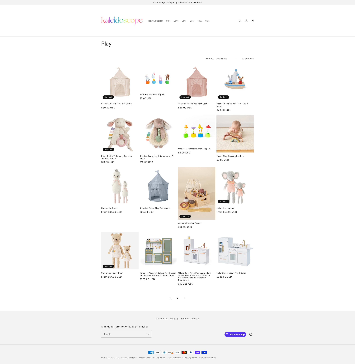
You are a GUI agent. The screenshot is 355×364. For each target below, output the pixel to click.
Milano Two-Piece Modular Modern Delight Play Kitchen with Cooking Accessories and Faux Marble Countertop (194, 276)
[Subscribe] (148, 334)
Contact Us (161, 318)
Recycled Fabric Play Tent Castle (116, 104)
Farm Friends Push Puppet (152, 94)
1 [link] (170, 297)
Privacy (195, 318)
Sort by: (210, 58)
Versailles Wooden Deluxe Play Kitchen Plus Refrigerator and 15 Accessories (158, 274)
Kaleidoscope (114, 358)
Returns (185, 318)
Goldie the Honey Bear (112, 273)
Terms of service (174, 358)
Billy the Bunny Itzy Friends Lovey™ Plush (156, 157)
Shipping (174, 318)
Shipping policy (190, 358)
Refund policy (145, 358)
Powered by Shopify (128, 358)
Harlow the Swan (109, 208)
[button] (240, 21)
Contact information (207, 358)
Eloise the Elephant (225, 208)
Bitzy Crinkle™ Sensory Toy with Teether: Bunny (116, 157)
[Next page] (185, 298)
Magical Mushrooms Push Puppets (194, 149)
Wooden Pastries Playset (189, 223)
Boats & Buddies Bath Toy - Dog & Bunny (232, 105)
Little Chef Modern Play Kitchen (231, 273)
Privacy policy (159, 358)
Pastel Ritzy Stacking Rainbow (230, 156)
